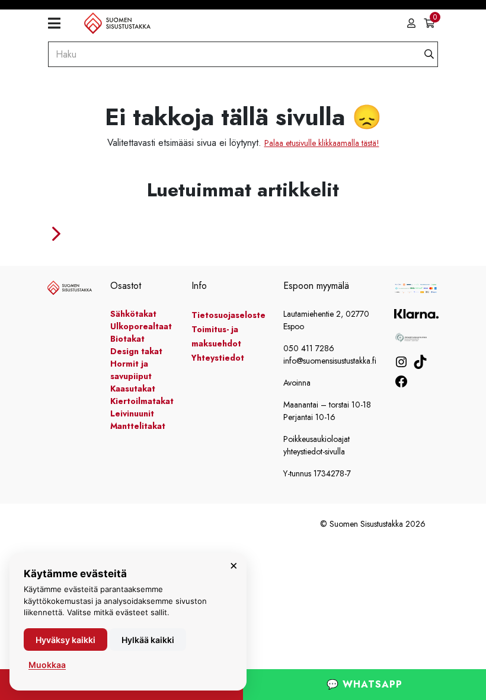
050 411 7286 (308, 348)
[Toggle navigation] (59, 23)
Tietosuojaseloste (228, 315)
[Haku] (429, 54)
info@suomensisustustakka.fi (329, 361)
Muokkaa (47, 665)
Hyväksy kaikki (65, 640)
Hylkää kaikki (148, 640)
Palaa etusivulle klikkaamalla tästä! (321, 143)
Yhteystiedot (217, 358)
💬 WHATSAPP (364, 684)
